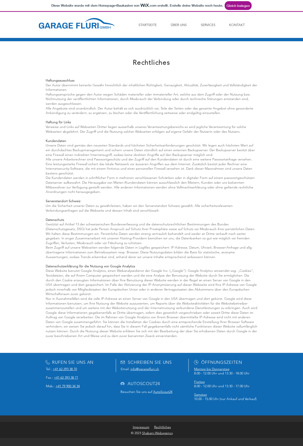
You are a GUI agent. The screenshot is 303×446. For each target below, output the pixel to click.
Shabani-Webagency (157, 433)
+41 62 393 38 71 (66, 377)
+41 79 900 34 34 (68, 386)
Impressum (141, 427)
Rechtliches (162, 427)
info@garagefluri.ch (144, 369)
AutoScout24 (162, 392)
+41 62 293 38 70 (65, 369)
